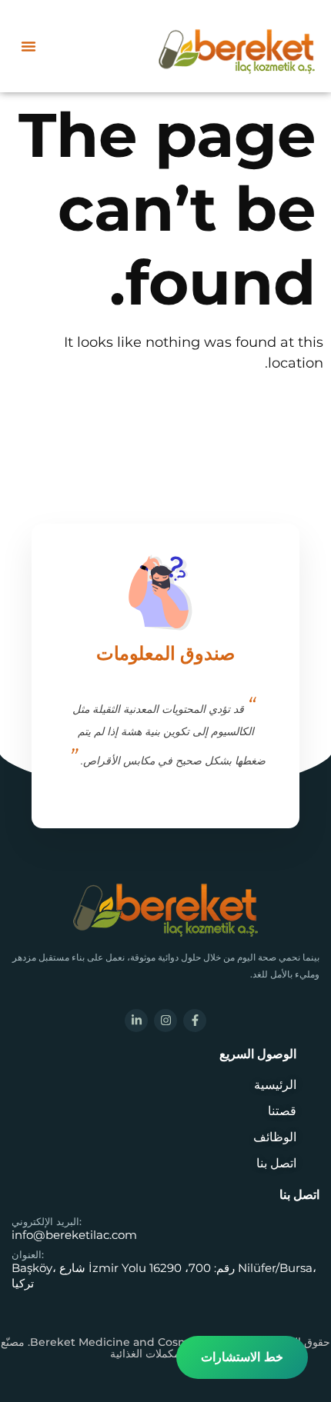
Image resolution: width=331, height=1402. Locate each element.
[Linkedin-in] (136, 1020)
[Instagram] (165, 1020)
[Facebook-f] (194, 1020)
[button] (28, 46)
